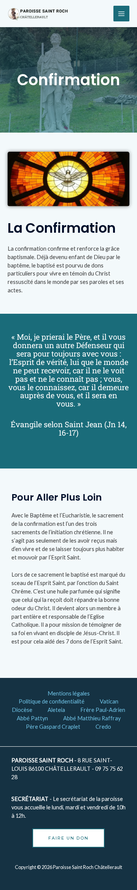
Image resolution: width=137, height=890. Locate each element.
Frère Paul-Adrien (102, 710)
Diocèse (22, 710)
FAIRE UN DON (68, 838)
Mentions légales (69, 693)
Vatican (109, 701)
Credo (103, 726)
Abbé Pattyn (32, 718)
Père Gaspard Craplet (53, 726)
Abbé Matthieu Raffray (92, 718)
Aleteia (56, 710)
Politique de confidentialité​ (51, 701)
